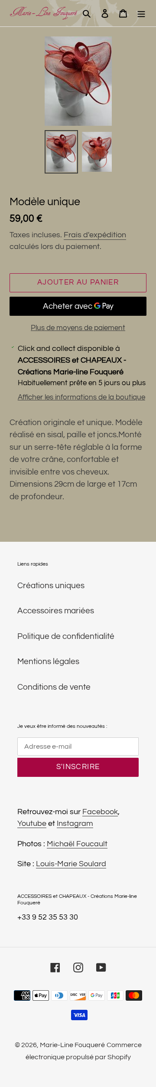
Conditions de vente (54, 687)
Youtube (31, 823)
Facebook (100, 812)
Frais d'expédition (95, 235)
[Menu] (141, 13)
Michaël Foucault (77, 844)
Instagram (75, 823)
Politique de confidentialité (65, 636)
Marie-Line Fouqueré (72, 1044)
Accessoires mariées (55, 610)
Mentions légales (48, 661)
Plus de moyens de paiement (78, 328)
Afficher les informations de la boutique (81, 397)
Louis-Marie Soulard (71, 864)
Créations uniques (50, 585)
